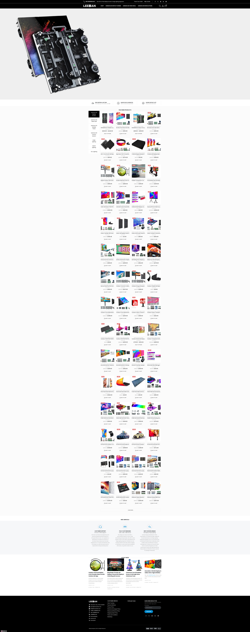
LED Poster (103, 205)
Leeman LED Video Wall (129, 6)
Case (112, 587)
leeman (90, 587)
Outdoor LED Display (114, 179)
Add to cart (123, 133)
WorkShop (109, 616)
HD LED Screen (118, 126)
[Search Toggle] (160, 6)
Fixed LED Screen (150, 443)
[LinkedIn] (163, 2)
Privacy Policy (110, 607)
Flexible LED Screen (135, 205)
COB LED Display (134, 364)
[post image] (97, 564)
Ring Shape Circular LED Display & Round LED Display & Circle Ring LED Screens (115, 574)
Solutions (117, 587)
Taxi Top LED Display (144, 179)
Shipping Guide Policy (112, 612)
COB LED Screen (152, 575)
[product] (107, 118)
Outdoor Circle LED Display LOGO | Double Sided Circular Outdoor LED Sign (97, 574)
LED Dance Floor (150, 232)
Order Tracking (110, 603)
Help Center (147, 1)
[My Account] (163, 6)
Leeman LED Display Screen (113, 6)
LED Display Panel (119, 232)
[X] (158, 2)
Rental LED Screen (113, 416)
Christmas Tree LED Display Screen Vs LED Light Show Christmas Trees (133, 574)
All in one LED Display (151, 205)
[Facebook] (155, 2)
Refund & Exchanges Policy (113, 609)
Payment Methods (111, 605)
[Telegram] (166, 2)
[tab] (94, 114)
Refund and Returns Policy (113, 610)
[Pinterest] (161, 2)
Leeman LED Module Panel (145, 6)
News (93, 587)
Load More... (131, 510)
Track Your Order (138, 1)
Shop (102, 6)
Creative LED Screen (119, 179)
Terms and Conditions (112, 614)
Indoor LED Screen (135, 232)
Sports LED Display (160, 496)
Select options (107, 133)
